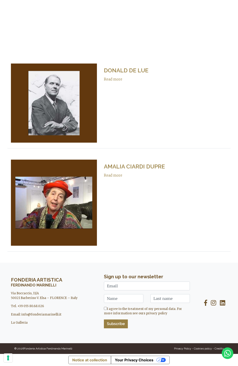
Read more (113, 79)
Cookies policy (203, 348)
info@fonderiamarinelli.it (41, 314)
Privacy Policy (182, 348)
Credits (219, 348)
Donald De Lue (126, 70)
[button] (14, 10)
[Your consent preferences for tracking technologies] (8, 357)
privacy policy (156, 313)
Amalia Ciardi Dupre (134, 166)
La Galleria (19, 323)
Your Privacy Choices (134, 360)
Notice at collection (89, 360)
